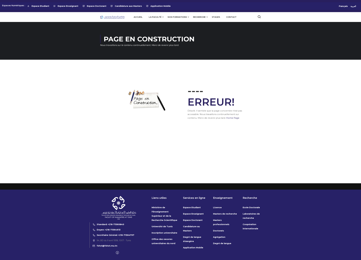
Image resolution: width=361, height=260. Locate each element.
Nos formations (177, 17)
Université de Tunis (162, 226)
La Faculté (155, 17)
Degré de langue (222, 243)
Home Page (232, 118)
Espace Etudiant (40, 6)
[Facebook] (117, 253)
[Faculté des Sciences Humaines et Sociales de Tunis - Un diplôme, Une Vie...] (112, 17)
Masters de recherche (225, 214)
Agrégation (219, 237)
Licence (217, 207)
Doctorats (218, 230)
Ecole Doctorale (251, 207)
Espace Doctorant (96, 6)
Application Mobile (160, 6)
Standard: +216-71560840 (110, 224)
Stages (216, 17)
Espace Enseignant (68, 6)
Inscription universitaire (164, 233)
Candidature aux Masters (128, 6)
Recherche (199, 17)
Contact (231, 17)
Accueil (138, 17)
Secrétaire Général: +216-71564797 (115, 235)
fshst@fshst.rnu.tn (107, 246)
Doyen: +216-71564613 (108, 229)
